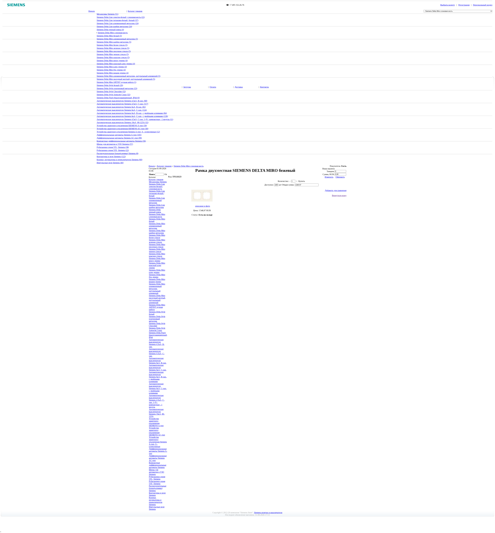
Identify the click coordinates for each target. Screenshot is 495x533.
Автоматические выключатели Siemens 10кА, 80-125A (157, 412)
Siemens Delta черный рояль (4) (110, 30)
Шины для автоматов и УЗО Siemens (156, 472)
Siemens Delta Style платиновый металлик (157, 318)
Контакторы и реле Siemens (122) (111, 156)
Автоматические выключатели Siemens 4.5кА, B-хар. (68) (122, 101)
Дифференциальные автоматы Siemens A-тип (158, 451)
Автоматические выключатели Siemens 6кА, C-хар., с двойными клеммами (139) (132, 116)
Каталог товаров (135, 11)
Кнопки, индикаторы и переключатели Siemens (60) (119, 160)
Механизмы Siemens (158, 182)
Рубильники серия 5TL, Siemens (157, 478)
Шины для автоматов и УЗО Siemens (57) (115, 144)
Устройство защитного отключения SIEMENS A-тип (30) (122, 125)
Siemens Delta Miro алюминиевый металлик (157, 226)
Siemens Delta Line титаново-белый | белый (157, 193)
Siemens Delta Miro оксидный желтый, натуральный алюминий (157, 299)
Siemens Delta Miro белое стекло (157, 236)
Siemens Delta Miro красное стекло (157, 255)
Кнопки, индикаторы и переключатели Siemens (155, 501)
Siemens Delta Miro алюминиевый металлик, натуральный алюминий (157, 288)
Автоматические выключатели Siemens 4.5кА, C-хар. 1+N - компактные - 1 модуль (156, 401)
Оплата (213, 87)
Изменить (329, 177)
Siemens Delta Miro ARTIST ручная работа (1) (116, 82)
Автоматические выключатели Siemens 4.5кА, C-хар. (156, 352)
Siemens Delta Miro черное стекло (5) (113, 54)
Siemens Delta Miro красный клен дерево (157, 265)
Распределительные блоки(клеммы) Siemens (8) (117, 153)
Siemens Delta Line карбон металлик (157, 206)
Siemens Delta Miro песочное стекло (157, 245)
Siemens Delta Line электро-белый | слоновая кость (157, 186)
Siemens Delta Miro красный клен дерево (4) (116, 64)
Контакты (264, 87)
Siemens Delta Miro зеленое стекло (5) (113, 48)
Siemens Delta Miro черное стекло (157, 250)
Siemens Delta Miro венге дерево (157, 259)
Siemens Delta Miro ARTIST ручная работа (157, 307)
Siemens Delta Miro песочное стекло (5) (114, 51)
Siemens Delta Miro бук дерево (157, 276)
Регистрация (463, 5)
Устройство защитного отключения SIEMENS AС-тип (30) (122, 129)
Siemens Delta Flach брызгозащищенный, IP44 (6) (118, 98)
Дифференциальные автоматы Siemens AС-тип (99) (119, 138)
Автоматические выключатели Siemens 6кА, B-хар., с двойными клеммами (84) (132, 113)
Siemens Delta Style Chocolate (157, 324)
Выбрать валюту (447, 5)
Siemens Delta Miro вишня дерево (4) (113, 73)
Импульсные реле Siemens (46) (110, 163)
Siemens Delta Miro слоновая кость (113, 33)
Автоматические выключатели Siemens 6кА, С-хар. (157, 367)
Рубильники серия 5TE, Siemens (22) (113, 150)
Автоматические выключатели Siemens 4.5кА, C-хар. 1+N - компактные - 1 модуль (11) (135, 119)
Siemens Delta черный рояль (155, 211)
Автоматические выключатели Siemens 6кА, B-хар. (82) (121, 107)
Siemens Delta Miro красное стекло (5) (113, 57)
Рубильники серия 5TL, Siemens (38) (113, 147)
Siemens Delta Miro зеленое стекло (157, 241)
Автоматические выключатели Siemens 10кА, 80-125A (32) (122, 122)
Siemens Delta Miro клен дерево (157, 271)
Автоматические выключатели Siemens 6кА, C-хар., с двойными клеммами (158, 388)
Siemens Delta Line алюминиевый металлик (157, 200)
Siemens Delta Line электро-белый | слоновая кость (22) (121, 17)
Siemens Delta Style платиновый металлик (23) (117, 88)
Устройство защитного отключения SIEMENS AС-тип (157, 431)
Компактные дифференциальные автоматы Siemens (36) (121, 141)
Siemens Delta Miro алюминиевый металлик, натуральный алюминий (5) (128, 76)
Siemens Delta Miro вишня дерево (157, 280)
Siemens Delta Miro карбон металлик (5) (114, 42)
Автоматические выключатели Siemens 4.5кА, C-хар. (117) (122, 104)
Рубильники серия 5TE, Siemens (157, 482)
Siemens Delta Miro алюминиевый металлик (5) (117, 39)
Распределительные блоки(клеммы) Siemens (157, 488)
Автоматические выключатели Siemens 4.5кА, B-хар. (156, 343)
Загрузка (187, 87)
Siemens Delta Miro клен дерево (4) (112, 67)
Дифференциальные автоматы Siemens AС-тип (158, 458)
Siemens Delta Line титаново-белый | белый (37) (117, 20)
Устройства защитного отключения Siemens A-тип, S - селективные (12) (128, 132)
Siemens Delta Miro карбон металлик (157, 231)
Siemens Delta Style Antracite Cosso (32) (113, 95)
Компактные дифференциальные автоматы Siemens (157, 465)
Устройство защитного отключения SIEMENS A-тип (156, 422)
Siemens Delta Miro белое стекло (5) (112, 45)
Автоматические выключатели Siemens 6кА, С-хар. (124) (122, 110)
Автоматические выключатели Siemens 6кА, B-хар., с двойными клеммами (158, 377)
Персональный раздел (482, 5)
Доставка (239, 87)
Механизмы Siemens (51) (107, 14)
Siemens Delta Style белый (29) (110, 85)
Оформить (340, 177)
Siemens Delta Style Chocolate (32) (111, 91)
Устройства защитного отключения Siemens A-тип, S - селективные (158, 442)
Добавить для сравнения (335, 190)
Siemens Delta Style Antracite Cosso (157, 329)
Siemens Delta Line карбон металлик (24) (114, 26)
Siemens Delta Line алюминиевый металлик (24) (118, 23)
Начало (91, 11)
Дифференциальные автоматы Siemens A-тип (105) (119, 135)
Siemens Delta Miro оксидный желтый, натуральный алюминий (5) (126, 79)
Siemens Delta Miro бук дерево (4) (111, 70)
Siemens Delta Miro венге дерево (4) (112, 60)
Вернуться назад (339, 195)
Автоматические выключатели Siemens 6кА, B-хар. (157, 360)
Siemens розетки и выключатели (268, 512)
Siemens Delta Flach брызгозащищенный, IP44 (158, 335)
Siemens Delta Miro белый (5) (109, 36)
